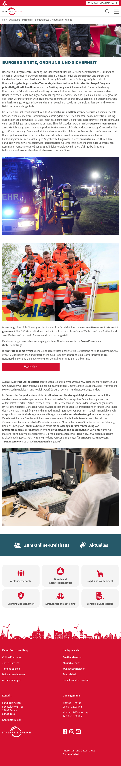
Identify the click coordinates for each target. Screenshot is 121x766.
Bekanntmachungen (13, 674)
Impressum (69, 750)
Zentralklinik (70, 674)
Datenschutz (88, 750)
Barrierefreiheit (71, 754)
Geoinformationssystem (76, 680)
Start (4, 19)
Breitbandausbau (72, 657)
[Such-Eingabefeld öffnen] (107, 11)
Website (31, 366)
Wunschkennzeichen (74, 668)
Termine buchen (11, 668)
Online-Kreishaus (11, 657)
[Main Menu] (116, 11)
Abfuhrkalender (71, 663)
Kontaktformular (11, 720)
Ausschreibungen (11, 680)
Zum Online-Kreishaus (102, 3)
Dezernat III (27, 19)
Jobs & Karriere (10, 663)
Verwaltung (14, 19)
